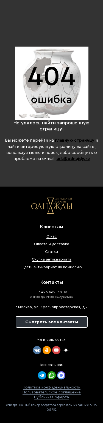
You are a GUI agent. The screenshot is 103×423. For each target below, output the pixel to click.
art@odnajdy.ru (73, 158)
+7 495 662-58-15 (51, 292)
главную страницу (74, 140)
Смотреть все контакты (51, 322)
